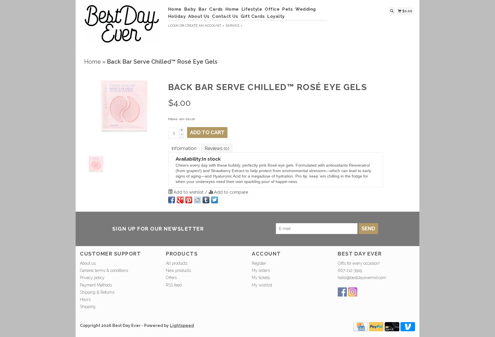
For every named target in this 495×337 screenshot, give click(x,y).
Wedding (305, 9)
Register (259, 263)
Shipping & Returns (97, 292)
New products (178, 270)
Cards (216, 9)
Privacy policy (92, 277)
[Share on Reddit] (197, 199)
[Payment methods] (360, 326)
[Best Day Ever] (122, 24)
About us (88, 263)
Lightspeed (182, 325)
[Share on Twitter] (214, 199)
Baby (190, 9)
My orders (261, 270)
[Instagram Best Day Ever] (352, 292)
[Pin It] (188, 199)
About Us (198, 16)
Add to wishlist (188, 192)
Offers (171, 277)
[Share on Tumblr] (206, 199)
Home (175, 9)
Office (272, 9)
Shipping (87, 306)
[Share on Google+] (180, 199)
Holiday (177, 16)
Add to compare (230, 192)
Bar (203, 9)
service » (234, 26)
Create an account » (204, 26)
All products (176, 263)
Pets (287, 9)
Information (184, 148)
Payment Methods (96, 285)
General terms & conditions (104, 270)
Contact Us (225, 16)
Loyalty (276, 16)
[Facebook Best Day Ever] (342, 292)
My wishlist (262, 285)
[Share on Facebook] (171, 199)
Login (173, 26)
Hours (85, 299)
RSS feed (174, 285)
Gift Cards (253, 16)
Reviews (217, 148)
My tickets (261, 277)
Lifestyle (251, 9)
